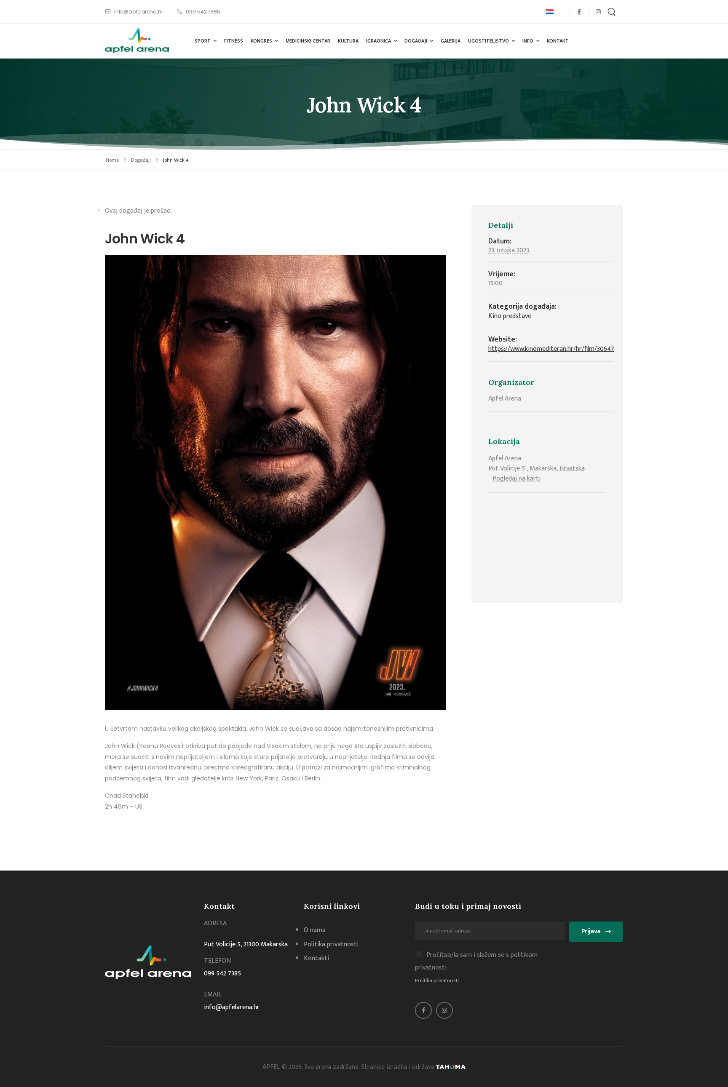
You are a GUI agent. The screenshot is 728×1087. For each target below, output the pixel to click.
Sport (203, 41)
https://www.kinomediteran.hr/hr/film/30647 (551, 349)
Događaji (415, 41)
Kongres (261, 41)
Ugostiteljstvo (488, 41)
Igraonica (378, 41)
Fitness (233, 41)
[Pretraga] (613, 11)
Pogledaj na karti (516, 478)
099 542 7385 (222, 973)
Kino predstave (509, 316)
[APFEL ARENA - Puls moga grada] (137, 40)
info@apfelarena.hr (232, 1007)
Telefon (217, 961)
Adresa (215, 923)
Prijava (591, 931)
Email (213, 994)
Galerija (450, 41)
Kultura (348, 41)
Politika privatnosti (437, 980)
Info (527, 41)
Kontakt (558, 41)
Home (112, 160)
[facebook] (579, 12)
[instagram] (598, 12)
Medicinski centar (308, 41)
